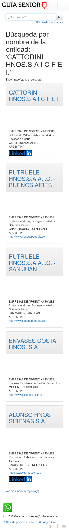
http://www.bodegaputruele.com (28, 236)
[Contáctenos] (64, 526)
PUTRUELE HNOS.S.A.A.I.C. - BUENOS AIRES (32, 178)
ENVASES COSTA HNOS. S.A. (32, 343)
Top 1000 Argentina (43, 522)
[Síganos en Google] (51, 526)
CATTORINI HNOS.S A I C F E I (33, 95)
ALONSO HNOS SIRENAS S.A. (30, 417)
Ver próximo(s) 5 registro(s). (23, 491)
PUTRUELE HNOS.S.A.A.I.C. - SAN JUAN (32, 262)
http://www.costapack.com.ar (26, 395)
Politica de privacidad (16, 522)
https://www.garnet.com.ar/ (25, 472)
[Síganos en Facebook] (57, 526)
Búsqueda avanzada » (49, 22)
